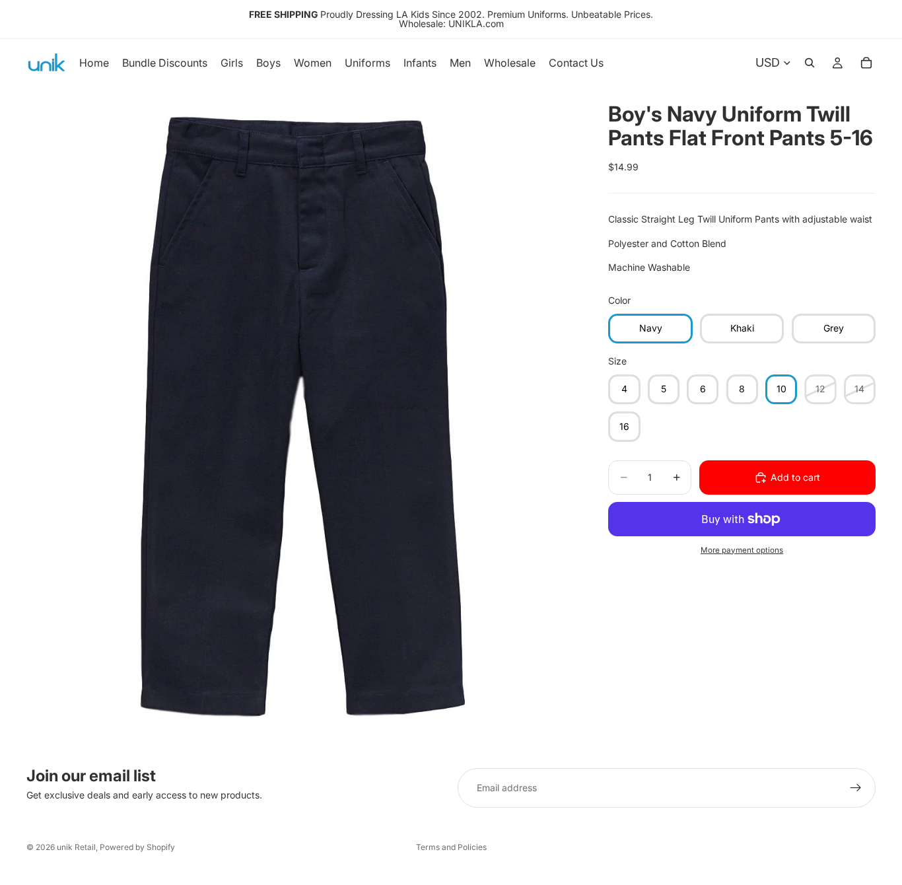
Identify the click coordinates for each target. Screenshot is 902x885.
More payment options (742, 550)
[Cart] (866, 62)
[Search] (809, 62)
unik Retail (76, 847)
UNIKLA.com (476, 23)
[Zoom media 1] (301, 417)
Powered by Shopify (137, 847)
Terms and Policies (451, 847)
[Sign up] (856, 788)
